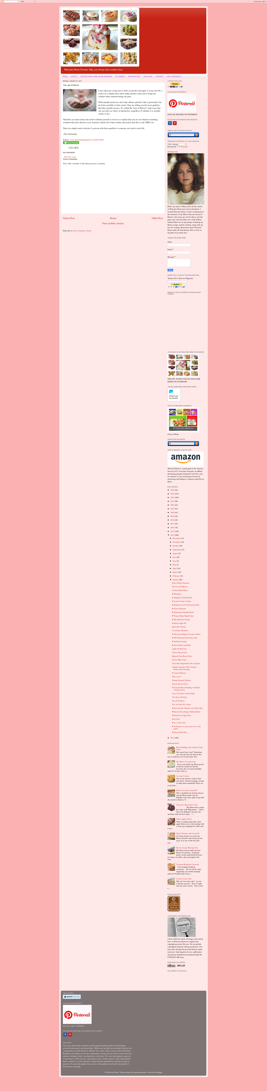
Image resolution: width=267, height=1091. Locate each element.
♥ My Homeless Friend (181, 619)
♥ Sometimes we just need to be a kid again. (186, 727)
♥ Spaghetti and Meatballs (182, 597)
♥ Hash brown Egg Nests (181, 715)
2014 (172, 535)
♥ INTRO (74, 76)
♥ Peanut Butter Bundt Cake (183, 616)
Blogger (159, 1072)
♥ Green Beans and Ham (181, 645)
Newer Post (69, 218)
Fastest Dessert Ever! (180, 684)
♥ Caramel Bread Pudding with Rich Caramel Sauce (186, 688)
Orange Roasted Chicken (181, 680)
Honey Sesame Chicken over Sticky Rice (187, 708)
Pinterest (175, 123)
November (177, 542)
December (177, 538)
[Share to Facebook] (75, 148)
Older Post (157, 218)
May (174, 564)
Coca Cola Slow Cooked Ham (183, 693)
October (176, 545)
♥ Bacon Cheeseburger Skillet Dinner (186, 711)
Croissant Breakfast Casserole (187, 864)
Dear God (175, 719)
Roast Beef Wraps (179, 626)
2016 (172, 527)
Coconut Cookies (182, 776)
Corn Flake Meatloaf (180, 630)
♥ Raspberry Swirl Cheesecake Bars (185, 605)
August (175, 553)
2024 (172, 497)
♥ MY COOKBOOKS (173, 76)
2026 (172, 490)
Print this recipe (70, 157)
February (176, 576)
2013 (172, 737)
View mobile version (113, 223)
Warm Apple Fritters (184, 819)
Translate (184, 146)
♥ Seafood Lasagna (179, 641)
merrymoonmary (140, 1072)
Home (113, 218)
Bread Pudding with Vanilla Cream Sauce (189, 748)
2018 (172, 520)
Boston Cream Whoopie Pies (187, 847)
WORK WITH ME (134, 76)
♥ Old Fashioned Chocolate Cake (184, 637)
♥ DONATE (159, 76)
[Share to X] (73, 148)
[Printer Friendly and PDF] (71, 143)
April (175, 568)
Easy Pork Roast (178, 700)
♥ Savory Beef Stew (179, 732)
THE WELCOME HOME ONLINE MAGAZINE (96, 76)
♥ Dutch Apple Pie (179, 623)
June (175, 561)
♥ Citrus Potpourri (179, 608)
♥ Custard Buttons (179, 673)
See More (100, 139)
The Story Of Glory (179, 697)
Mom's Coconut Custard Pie (187, 790)
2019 (172, 516)
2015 (172, 531)
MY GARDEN (120, 76)
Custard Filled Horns (180, 590)
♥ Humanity (176, 594)
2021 (172, 508)
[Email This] (70, 148)
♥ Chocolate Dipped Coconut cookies (186, 634)
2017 (172, 523)
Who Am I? (176, 676)
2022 (172, 505)
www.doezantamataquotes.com (83, 139)
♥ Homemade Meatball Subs (183, 612)
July (174, 557)
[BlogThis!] (72, 148)
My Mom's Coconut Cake (186, 761)
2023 (172, 501)
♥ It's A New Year (179, 722)
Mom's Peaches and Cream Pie (188, 833)
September (177, 549)
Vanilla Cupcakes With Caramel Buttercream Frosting (184, 668)
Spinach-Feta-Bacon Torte (182, 656)
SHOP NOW (147, 76)
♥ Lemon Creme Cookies (181, 601)
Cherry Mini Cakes (179, 659)
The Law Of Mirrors (180, 586)
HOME (65, 76)
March (175, 572)
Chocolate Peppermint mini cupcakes (186, 663)
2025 (172, 493)
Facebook (170, 123)
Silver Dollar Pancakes (180, 583)
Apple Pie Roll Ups (179, 648)
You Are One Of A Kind (181, 704)
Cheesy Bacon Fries (179, 652)
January (176, 579)
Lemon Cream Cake (183, 878)
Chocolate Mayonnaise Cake (187, 804)
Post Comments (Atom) (82, 230)
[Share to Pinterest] (77, 148)
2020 (172, 512)
